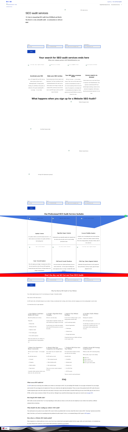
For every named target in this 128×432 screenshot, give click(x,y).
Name (28, 44)
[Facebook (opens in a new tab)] (7, 1)
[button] (64, 41)
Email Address (86, 44)
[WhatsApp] (126, 216)
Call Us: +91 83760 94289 (114, 1)
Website (66, 44)
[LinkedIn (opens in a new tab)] (11, 1)
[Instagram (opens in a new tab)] (9, 1)
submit (31, 51)
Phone (47, 44)
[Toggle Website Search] (121, 5)
